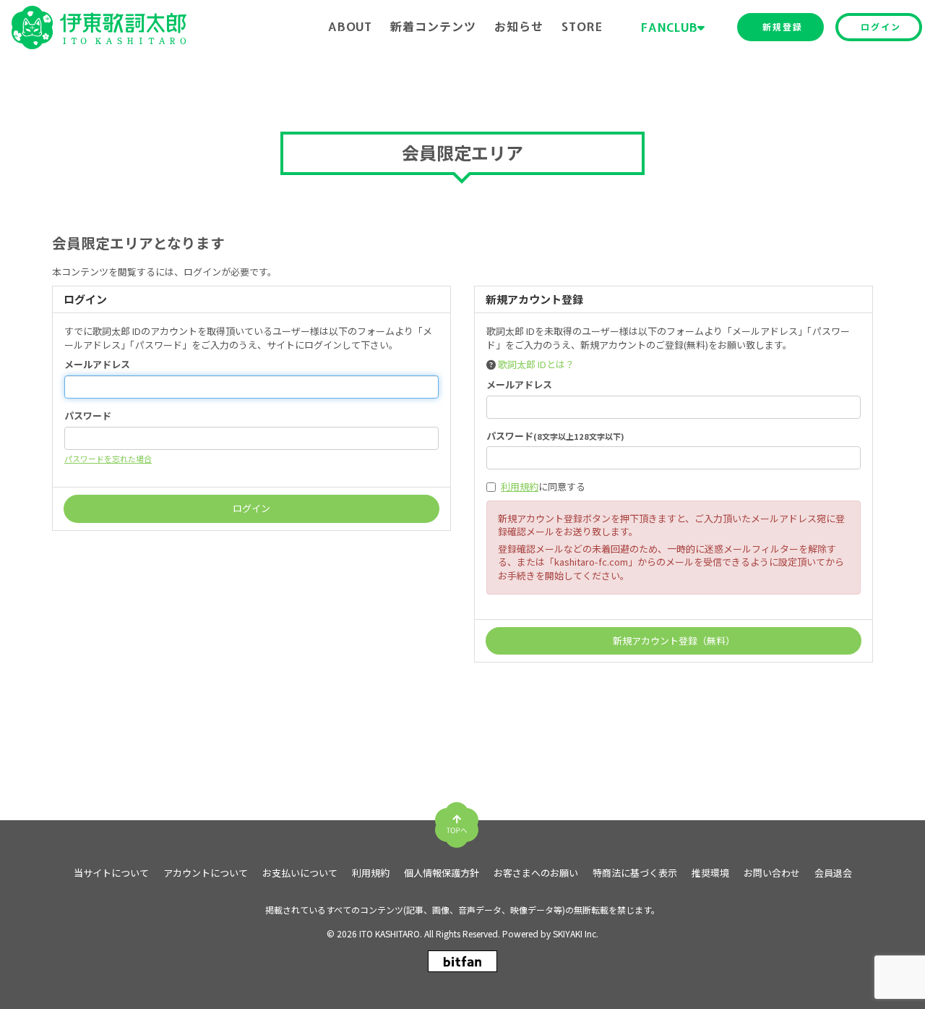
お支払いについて (299, 873)
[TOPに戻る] (456, 819)
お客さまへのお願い (536, 873)
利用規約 (519, 486)
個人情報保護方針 (441, 873)
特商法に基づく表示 (635, 873)
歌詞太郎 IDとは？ (536, 364)
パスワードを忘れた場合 (108, 458)
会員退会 (833, 873)
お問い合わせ (772, 873)
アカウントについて (205, 873)
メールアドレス (97, 364)
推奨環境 (710, 873)
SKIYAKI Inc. (575, 933)
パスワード (87, 415)
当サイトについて (111, 873)
